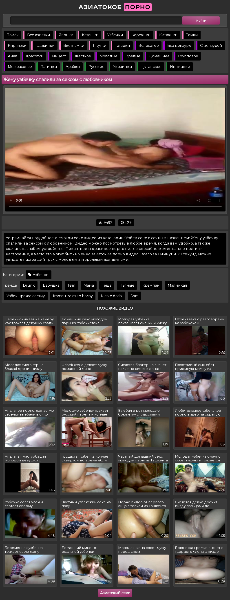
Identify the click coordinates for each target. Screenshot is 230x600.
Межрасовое (20, 67)
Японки (66, 35)
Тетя (71, 285)
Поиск (13, 35)
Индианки (180, 67)
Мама (89, 285)
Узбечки (115, 35)
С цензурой (211, 45)
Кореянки (141, 35)
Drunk (29, 285)
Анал (12, 56)
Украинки (122, 67)
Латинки (48, 67)
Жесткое (83, 56)
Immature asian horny (73, 296)
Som (134, 296)
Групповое (188, 56)
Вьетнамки (73, 45)
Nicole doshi (111, 296)
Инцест (59, 56)
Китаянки (168, 35)
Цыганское (151, 67)
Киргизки (17, 45)
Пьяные (126, 285)
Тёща (106, 285)
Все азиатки (38, 35)
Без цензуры (179, 45)
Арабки (73, 67)
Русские (96, 67)
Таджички (45, 45)
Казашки (90, 35)
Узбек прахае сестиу (26, 296)
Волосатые (149, 45)
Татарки (122, 45)
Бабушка (51, 285)
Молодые (108, 56)
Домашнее (159, 56)
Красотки (35, 56)
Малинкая (177, 285)
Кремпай (151, 285)
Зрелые (133, 56)
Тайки (192, 35)
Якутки (99, 45)
